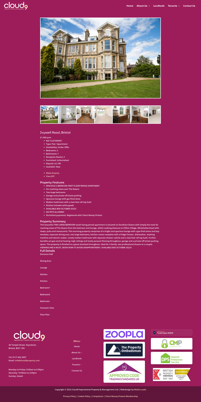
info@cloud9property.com (27, 360)
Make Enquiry (52, 173)
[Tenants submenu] (81, 364)
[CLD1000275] (100, 58)
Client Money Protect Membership (121, 396)
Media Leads (140, 389)
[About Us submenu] (81, 352)
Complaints (97, 396)
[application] (148, 5)
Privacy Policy (69, 396)
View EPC (50, 176)
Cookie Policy (83, 396)
